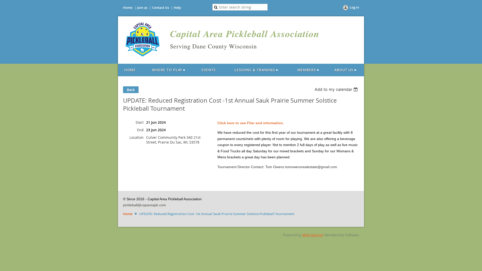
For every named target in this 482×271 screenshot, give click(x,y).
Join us (142, 7)
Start (140, 122)
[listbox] (337, 89)
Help (177, 7)
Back (131, 89)
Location (137, 137)
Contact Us (160, 7)
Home (127, 7)
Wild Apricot (312, 235)
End (140, 129)
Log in (354, 7)
